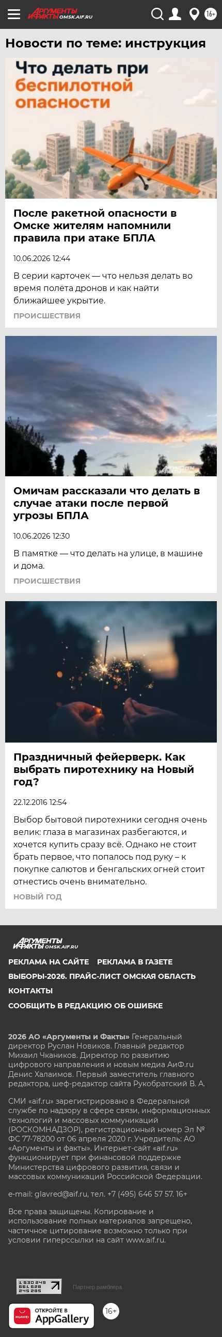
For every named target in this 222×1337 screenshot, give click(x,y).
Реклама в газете (134, 961)
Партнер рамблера (97, 1287)
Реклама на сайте (48, 961)
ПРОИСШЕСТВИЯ (47, 315)
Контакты (30, 990)
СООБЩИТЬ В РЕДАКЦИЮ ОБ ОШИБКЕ (85, 1005)
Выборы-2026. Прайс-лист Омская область (102, 976)
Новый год (37, 896)
